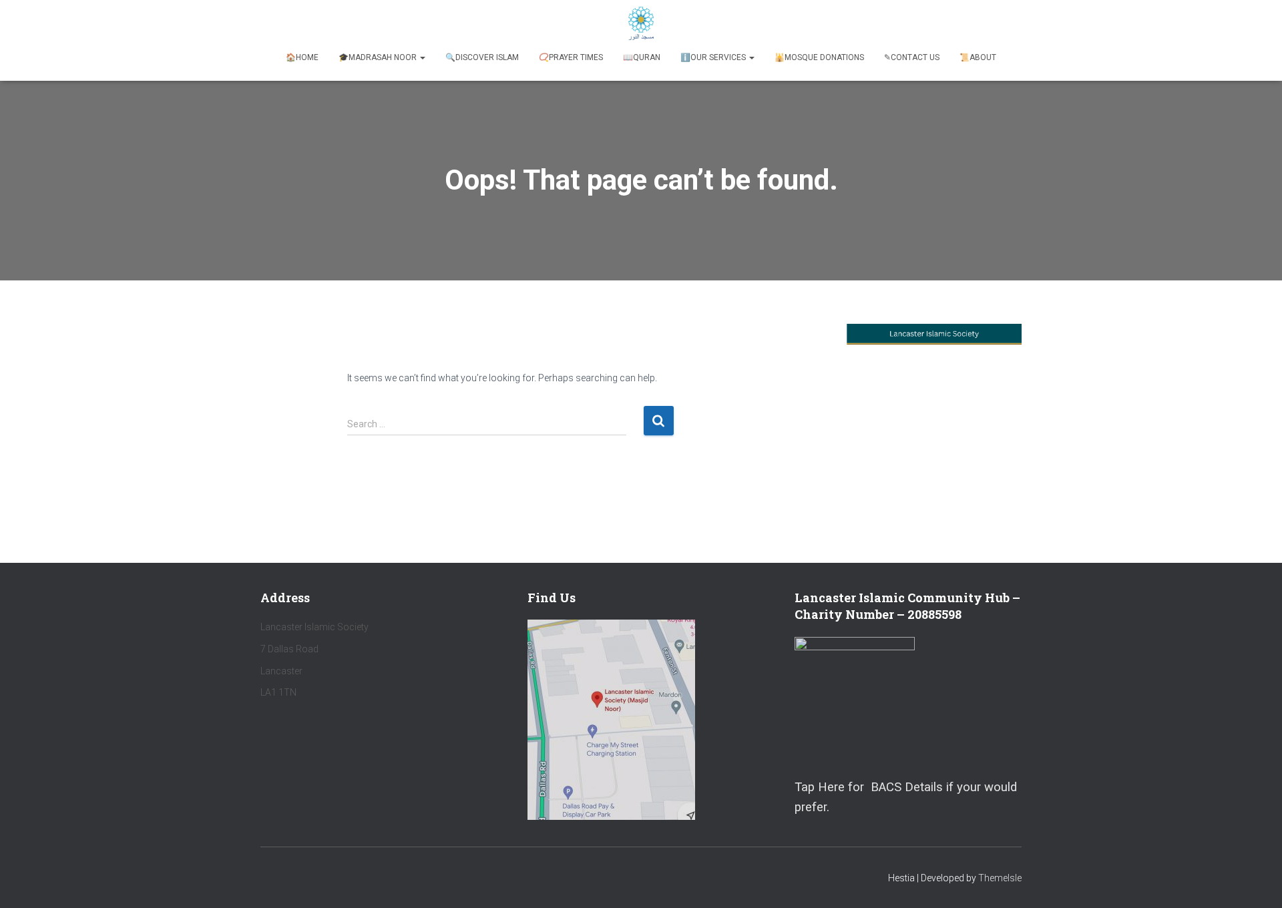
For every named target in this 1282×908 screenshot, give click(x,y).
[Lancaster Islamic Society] (641, 23)
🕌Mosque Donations (819, 57)
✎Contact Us (911, 57)
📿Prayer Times (571, 57)
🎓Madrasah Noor (379, 57)
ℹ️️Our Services (714, 57)
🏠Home (302, 57)
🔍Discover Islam (482, 57)
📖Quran (641, 57)
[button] (422, 57)
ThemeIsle (1000, 878)
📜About (977, 57)
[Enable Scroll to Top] (1256, 881)
